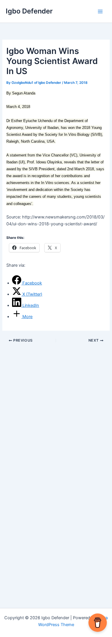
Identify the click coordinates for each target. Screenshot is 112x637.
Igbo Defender (29, 11)
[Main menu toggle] (100, 11)
